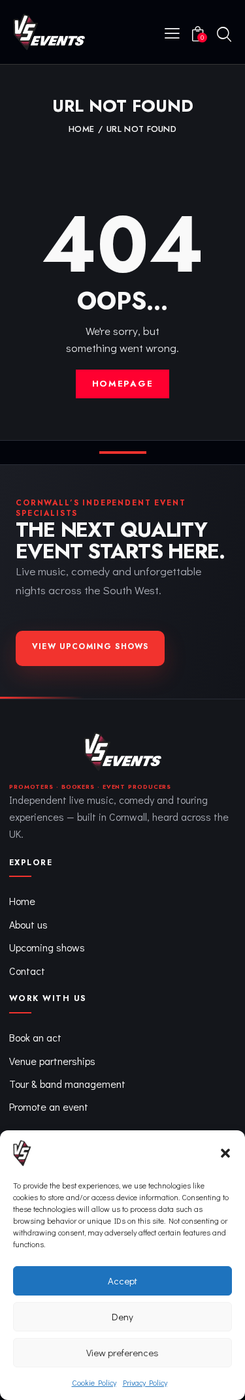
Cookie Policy (94, 1382)
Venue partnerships (52, 1061)
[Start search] (224, 34)
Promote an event (48, 1106)
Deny (122, 1316)
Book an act (35, 1037)
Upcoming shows (47, 947)
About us (28, 924)
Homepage (123, 383)
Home (81, 129)
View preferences (122, 1352)
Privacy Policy (145, 1382)
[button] (225, 1153)
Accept (122, 1280)
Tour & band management (67, 1083)
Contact (27, 971)
